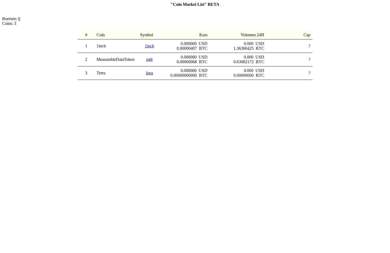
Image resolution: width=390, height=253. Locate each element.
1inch (149, 46)
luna (149, 73)
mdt (149, 59)
